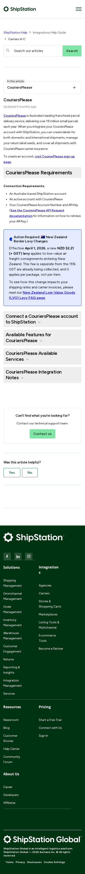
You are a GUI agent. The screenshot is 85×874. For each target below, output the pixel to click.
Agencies (45, 585)
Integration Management (12, 683)
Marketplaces (48, 614)
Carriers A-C (16, 39)
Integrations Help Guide (49, 32)
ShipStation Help (15, 32)
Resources (12, 706)
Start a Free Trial (50, 720)
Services (9, 693)
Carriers (44, 593)
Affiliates (9, 803)
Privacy (20, 862)
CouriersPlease (14, 116)
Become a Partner (51, 649)
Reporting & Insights (11, 669)
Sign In (43, 736)
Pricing (45, 706)
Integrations (49, 570)
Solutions (11, 567)
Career (7, 787)
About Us (11, 774)
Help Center (11, 749)
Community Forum (11, 759)
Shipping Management (12, 583)
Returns (8, 659)
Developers (11, 795)
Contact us (42, 434)
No (29, 472)
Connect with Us (50, 728)
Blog (6, 728)
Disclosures (34, 862)
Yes (12, 472)
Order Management (12, 609)
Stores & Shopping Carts (50, 603)
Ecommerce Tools (47, 638)
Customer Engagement (12, 648)
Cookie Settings (54, 862)
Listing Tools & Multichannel (49, 624)
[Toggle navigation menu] (78, 9)
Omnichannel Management (12, 596)
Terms (9, 862)
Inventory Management (12, 622)
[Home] (19, 9)
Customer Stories (10, 738)
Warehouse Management (12, 635)
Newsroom (11, 720)
